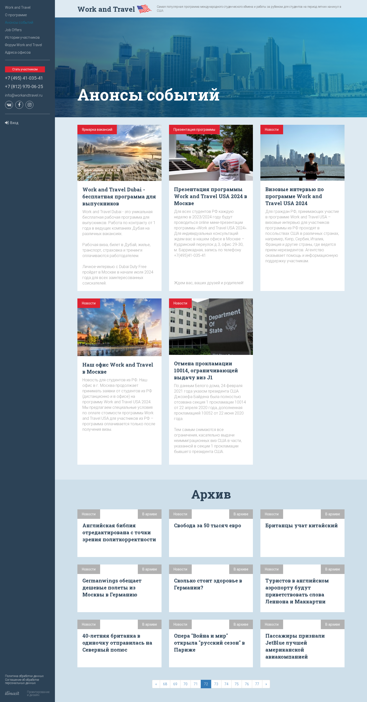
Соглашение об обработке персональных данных (22, 681)
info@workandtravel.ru (23, 95)
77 (257, 684)
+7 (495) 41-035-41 (24, 78)
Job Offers (13, 30)
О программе (16, 15)
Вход (14, 123)
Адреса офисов (18, 52)
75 (237, 684)
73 (216, 684)
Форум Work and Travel (23, 45)
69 (175, 684)
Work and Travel (17, 7)
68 (165, 684)
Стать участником (25, 69)
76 (247, 684)
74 (226, 684)
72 (206, 684)
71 (196, 684)
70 (185, 684)
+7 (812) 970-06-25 (24, 86)
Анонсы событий (19, 22)
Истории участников (22, 37)
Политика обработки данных (24, 676)
